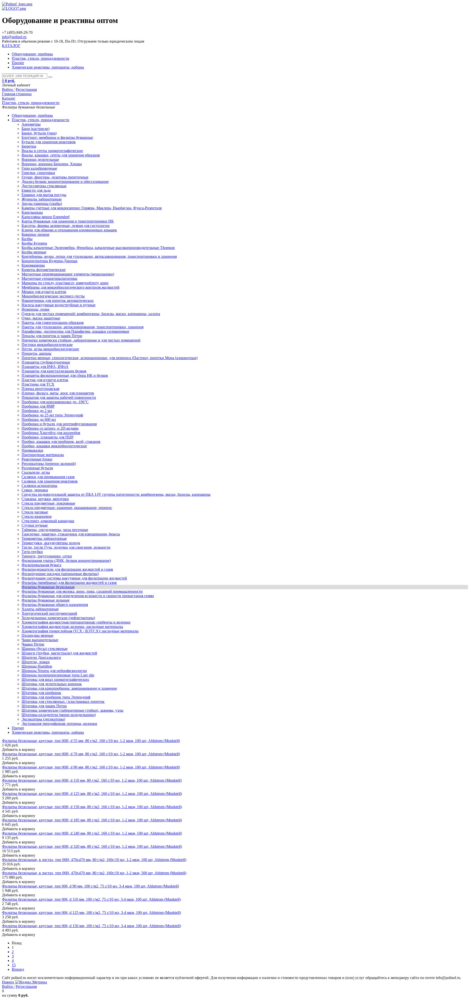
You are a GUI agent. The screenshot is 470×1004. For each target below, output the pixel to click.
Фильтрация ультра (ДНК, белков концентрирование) (66, 560)
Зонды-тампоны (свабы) (42, 203)
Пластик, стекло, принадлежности (40, 58)
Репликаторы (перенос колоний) (49, 463)
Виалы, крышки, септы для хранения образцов (61, 155)
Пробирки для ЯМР (38, 406)
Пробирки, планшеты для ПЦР (47, 437)
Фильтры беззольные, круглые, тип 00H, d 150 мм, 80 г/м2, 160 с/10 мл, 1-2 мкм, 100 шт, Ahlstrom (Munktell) (92, 807)
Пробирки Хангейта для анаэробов (51, 433)
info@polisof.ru (14, 37)
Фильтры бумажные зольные (46, 600)
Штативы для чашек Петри (44, 706)
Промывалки (32, 450)
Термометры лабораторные (44, 538)
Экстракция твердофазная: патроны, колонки (59, 723)
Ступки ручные (35, 525)
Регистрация (26, 89)
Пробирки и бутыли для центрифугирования (59, 424)
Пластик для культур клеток (45, 380)
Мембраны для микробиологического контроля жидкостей (70, 287)
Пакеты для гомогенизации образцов (53, 322)
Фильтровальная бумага (41, 565)
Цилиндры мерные (37, 635)
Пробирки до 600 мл (39, 419)
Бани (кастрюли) (35, 129)
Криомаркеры (33, 265)
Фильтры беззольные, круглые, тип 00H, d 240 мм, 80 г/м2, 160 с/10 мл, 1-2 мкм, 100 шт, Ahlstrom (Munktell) (92, 833)
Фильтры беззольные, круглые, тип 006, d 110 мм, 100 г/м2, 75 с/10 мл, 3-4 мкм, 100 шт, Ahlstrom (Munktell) (91, 899)
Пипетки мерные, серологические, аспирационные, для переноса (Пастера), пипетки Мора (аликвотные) (110, 358)
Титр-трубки (32, 552)
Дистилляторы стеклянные (44, 186)
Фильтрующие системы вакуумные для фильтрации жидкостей (74, 578)
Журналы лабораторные (42, 199)
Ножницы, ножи (35, 309)
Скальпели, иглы (36, 472)
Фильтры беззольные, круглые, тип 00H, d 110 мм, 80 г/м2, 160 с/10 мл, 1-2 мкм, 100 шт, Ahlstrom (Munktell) (92, 780)
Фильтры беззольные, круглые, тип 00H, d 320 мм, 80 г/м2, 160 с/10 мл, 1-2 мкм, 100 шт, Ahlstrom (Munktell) (92, 846)
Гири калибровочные (39, 168)
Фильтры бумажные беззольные (48, 587)
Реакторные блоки (37, 459)
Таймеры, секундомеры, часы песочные (55, 530)
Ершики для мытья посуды (44, 195)
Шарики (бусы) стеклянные (45, 649)
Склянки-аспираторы (39, 486)
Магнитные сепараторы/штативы (49, 278)
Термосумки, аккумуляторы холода (51, 543)
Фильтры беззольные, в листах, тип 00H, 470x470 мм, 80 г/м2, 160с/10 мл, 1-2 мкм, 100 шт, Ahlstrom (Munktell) (94, 860)
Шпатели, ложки (36, 662)
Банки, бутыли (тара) (39, 133)
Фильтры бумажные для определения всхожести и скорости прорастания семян (88, 596)
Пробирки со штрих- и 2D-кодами (50, 428)
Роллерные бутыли (37, 468)
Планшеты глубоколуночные (46, 362)
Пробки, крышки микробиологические (54, 446)
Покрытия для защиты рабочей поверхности (59, 397)
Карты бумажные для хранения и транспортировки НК (68, 221)
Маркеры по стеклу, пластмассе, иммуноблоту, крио (65, 283)
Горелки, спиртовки (38, 173)
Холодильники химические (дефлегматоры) (58, 618)
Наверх (8, 982)
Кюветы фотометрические (44, 270)
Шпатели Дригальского (41, 657)
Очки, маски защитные (41, 318)
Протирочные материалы (43, 455)
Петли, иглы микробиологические (50, 349)
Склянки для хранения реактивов (50, 481)
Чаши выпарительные (40, 640)
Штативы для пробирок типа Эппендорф (56, 697)
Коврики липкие (35, 234)
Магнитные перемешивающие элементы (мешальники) (68, 274)
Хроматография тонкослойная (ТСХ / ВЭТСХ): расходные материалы (80, 631)
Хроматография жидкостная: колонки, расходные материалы (72, 627)
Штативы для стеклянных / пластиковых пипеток (63, 701)
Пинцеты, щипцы (36, 353)
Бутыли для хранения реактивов (49, 142)
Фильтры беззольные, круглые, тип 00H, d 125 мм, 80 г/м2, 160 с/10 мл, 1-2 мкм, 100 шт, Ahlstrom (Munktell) (92, 793)
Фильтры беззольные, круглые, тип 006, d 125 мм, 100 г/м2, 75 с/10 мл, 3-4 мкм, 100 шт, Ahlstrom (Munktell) (91, 912)
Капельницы (32, 212)
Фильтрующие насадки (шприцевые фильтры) (60, 574)
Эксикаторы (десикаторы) (43, 719)
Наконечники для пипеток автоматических (58, 300)
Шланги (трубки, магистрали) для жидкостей (59, 653)
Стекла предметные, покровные (48, 503)
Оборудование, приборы (32, 54)
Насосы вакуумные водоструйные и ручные (58, 305)
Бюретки (29, 146)
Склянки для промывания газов (48, 477)
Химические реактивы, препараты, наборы (48, 67)
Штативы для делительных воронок (52, 684)
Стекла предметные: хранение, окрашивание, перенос (67, 508)
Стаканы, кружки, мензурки (45, 499)
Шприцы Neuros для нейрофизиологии (54, 671)
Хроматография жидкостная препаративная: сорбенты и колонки (76, 622)
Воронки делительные (40, 159)
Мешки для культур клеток (44, 292)
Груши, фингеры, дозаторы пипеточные (55, 177)
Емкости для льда (36, 190)
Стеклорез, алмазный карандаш (48, 521)
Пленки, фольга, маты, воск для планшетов (58, 393)
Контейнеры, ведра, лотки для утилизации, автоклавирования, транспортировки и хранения (99, 256)
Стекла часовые (35, 512)
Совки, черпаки (35, 490)
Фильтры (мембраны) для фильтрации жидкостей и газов (69, 582)
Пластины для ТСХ (38, 384)
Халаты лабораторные (40, 609)
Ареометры (31, 124)
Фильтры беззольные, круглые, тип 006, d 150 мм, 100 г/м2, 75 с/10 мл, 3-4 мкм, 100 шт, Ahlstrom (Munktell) (91, 926)
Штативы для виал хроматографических (55, 679)
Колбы (27, 239)
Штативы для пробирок (41, 693)
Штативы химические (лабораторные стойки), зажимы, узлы (72, 710)
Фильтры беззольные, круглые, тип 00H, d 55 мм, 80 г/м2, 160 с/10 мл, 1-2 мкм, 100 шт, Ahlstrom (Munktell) (91, 741)
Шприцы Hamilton (37, 666)
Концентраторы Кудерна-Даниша (49, 261)
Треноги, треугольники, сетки (47, 556)
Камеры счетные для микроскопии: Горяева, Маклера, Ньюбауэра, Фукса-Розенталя (92, 208)
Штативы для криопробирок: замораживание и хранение (69, 688)
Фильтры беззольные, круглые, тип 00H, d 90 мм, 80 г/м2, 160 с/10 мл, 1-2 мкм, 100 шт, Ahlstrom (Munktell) (91, 767)
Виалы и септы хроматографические (52, 151)
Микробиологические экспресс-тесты (53, 296)
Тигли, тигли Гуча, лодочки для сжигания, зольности (66, 547)
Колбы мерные (34, 252)
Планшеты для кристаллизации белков (54, 371)
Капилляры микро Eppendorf (46, 217)
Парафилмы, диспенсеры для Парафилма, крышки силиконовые (75, 331)
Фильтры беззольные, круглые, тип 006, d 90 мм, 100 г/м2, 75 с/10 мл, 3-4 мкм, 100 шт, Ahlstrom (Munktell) (90, 886)
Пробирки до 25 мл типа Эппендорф (52, 415)
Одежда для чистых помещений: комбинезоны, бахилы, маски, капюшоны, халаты (91, 314)
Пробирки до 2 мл (37, 411)
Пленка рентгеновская (40, 389)
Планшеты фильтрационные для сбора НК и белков (65, 375)
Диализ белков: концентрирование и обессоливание (65, 181)
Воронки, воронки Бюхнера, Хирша (52, 164)
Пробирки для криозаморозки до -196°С (55, 402)
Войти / (8, 89)
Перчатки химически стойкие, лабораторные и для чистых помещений (81, 340)
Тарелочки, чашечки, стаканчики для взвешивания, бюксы (71, 534)
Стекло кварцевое (37, 516)
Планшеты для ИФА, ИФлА (45, 367)
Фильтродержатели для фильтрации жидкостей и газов (67, 569)
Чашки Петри (33, 644)
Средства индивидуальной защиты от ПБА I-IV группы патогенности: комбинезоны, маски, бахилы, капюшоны (116, 494)
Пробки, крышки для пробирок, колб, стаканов (61, 441)
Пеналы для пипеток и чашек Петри (52, 336)
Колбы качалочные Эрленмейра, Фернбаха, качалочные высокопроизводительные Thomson (98, 248)
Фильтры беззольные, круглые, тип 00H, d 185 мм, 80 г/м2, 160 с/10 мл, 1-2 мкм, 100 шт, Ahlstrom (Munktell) (92, 820)
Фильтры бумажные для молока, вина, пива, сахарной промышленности (82, 591)
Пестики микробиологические (47, 345)
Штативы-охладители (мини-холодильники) (59, 715)
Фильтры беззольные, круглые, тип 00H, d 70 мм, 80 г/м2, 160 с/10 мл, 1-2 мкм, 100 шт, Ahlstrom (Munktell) (91, 754)
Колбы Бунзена (34, 243)
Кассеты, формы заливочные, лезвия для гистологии (66, 226)
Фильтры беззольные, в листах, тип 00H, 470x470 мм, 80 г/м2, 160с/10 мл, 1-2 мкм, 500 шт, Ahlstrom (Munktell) (94, 873)
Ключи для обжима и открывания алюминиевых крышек (69, 230)
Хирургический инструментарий (49, 613)
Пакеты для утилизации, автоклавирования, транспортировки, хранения (82, 327)
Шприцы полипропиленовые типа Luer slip (58, 675)
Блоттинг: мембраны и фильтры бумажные (57, 137)
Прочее (18, 63)
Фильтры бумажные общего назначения (55, 604)
